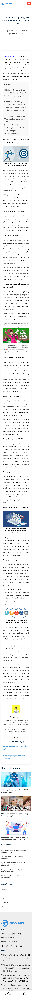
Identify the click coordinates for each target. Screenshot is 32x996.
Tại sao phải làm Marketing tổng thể (15, 747)
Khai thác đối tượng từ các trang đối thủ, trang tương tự (16, 91)
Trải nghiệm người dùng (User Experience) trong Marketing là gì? (13, 870)
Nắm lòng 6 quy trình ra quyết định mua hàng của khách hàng (13, 876)
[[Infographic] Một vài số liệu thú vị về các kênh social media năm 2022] (16, 827)
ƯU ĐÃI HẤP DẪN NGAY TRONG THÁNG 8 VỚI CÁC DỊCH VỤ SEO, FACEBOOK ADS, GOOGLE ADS (13, 864)
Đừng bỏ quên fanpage (14, 102)
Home (11, 28)
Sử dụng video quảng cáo (15, 116)
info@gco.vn (13, 941)
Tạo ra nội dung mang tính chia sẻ (15, 120)
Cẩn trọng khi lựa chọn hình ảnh (16, 111)
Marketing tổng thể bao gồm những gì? (14, 757)
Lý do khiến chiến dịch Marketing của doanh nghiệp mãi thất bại (13, 851)
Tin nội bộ (4, 894)
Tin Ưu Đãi (4, 906)
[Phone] (17, 738)
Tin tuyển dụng (5, 902)
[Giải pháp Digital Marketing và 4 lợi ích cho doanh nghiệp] (16, 779)
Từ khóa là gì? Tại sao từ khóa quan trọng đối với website (13, 857)
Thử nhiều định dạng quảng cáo (16, 97)
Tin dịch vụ (18, 28)
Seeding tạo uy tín (12, 125)
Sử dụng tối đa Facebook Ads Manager (15, 129)
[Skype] (15, 738)
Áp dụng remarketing (14, 134)
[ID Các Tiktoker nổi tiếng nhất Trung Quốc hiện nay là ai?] (16, 803)
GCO (16, 692)
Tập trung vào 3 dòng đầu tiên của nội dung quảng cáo (16, 106)
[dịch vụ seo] (21, 946)
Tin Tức (3, 898)
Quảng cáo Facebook (10, 56)
